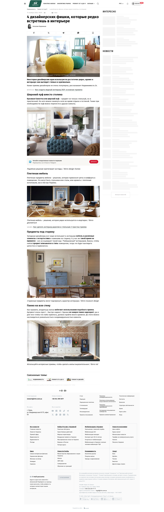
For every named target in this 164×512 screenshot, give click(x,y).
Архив (121, 408)
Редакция (82, 399)
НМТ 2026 (60, 461)
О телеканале (84, 405)
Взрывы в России (63, 442)
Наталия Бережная (39, 26)
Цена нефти (116, 429)
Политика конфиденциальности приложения (105, 406)
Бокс (113, 454)
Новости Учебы (63, 451)
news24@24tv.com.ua (34, 399)
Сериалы (32, 464)
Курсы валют (116, 432)
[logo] (35, 3)
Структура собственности (126, 405)
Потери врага (62, 445)
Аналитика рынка (64, 3)
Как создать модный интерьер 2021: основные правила (58, 90)
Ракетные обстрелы (64, 429)
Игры (120, 415)
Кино (32, 451)
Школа (60, 458)
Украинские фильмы (36, 456)
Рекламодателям (84, 411)
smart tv (105, 499)
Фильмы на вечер (35, 459)
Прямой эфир (34, 434)
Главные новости (35, 429)
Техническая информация (126, 396)
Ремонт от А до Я (79, 3)
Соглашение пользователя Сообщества (107, 411)
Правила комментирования (107, 414)
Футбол (114, 456)
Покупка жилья (49, 3)
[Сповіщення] (127, 3)
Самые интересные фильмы (38, 454)
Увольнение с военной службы (94, 429)
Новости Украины (35, 432)
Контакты (122, 399)
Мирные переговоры (64, 434)
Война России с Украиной (67, 427)
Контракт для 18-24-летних (93, 437)
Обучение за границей (65, 466)
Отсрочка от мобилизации (93, 439)
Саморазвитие (62, 463)
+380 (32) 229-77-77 (90, 488)
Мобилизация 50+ (90, 432)
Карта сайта (122, 411)
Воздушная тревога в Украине (67, 437)
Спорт (114, 451)
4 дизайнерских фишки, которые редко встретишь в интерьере (68, 9)
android (84, 499)
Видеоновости (34, 437)
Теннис (114, 459)
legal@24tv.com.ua (101, 490)
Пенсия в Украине (118, 442)
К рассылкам (64, 477)
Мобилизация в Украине (94, 427)
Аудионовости (34, 439)
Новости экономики (119, 427)
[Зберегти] (93, 32)
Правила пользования (86, 415)
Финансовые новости (119, 434)
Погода (32, 442)
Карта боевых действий (65, 432)
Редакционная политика (87, 402)
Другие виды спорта (118, 464)
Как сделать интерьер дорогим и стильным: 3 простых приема (60, 227)
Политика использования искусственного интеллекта (107, 401)
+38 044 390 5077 (58, 399)
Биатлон (115, 461)
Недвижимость (31, 9)
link (52, 410)
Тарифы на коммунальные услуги (123, 437)
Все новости (34, 427)
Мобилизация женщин (92, 434)
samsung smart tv (117, 499)
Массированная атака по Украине (68, 439)
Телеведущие (84, 408)
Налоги (114, 439)
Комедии (32, 461)
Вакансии (122, 402)
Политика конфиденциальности (105, 396)
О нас (81, 396)
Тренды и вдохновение (92, 459)
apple (94, 499)
